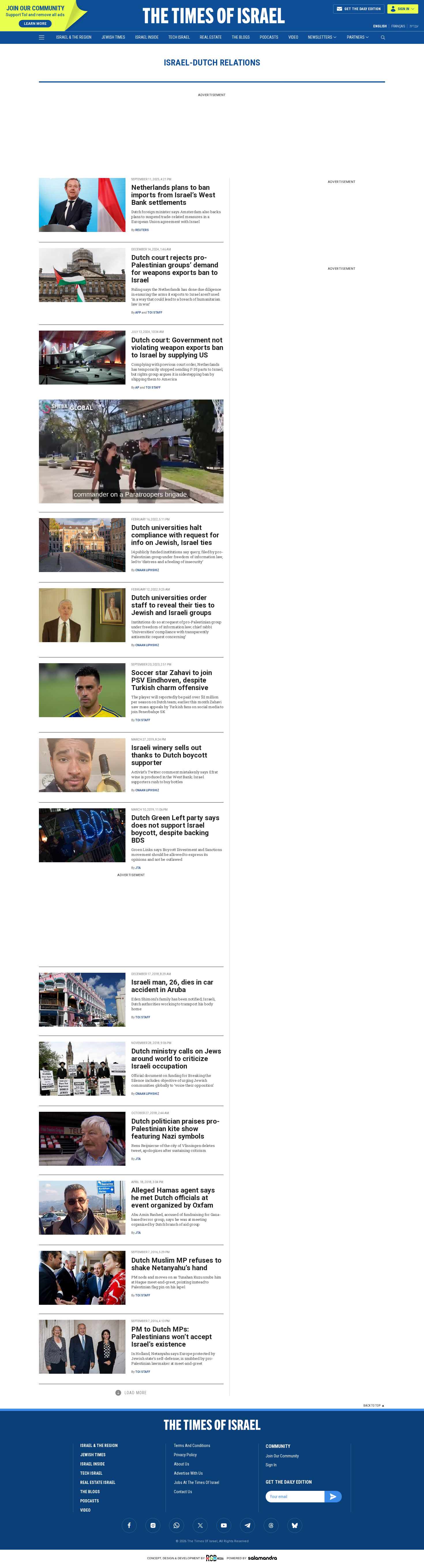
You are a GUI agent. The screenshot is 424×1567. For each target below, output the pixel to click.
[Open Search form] (383, 37)
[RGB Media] (216, 1558)
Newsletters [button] (320, 37)
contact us (183, 1491)
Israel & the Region (73, 37)
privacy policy (185, 1454)
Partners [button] (356, 37)
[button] (402, 9)
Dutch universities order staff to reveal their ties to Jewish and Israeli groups (173, 605)
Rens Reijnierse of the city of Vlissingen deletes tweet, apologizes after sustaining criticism (173, 1148)
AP (137, 387)
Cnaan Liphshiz (147, 570)
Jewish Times (113, 37)
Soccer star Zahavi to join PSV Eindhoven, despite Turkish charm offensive (171, 680)
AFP (138, 312)
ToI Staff (154, 312)
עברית (414, 26)
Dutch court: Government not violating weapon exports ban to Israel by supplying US (177, 347)
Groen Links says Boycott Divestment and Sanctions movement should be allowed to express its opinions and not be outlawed (176, 854)
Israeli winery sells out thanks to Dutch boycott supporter (169, 755)
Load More (136, 1392)
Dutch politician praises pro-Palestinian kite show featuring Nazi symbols (175, 1128)
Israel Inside (147, 37)
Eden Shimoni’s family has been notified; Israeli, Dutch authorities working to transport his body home (173, 1003)
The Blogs (241, 37)
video (85, 1510)
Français (398, 26)
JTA (138, 867)
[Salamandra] (262, 1558)
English (380, 26)
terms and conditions (192, 1445)
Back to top (371, 1405)
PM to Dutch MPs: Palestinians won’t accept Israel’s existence (171, 1336)
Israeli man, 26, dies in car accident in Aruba (172, 986)
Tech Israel (179, 37)
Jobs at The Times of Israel (196, 1482)
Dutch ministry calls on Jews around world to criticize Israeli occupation (176, 1058)
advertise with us (188, 1473)
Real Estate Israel (97, 1482)
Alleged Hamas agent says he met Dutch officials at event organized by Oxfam (173, 1197)
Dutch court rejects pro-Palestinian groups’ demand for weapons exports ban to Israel (174, 269)
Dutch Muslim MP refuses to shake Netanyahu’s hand (176, 1264)
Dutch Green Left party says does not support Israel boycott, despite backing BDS (175, 829)
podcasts (89, 1501)
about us (181, 1464)
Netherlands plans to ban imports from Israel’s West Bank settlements (173, 195)
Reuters (142, 230)
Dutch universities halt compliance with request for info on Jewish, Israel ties (175, 535)
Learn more (35, 24)
